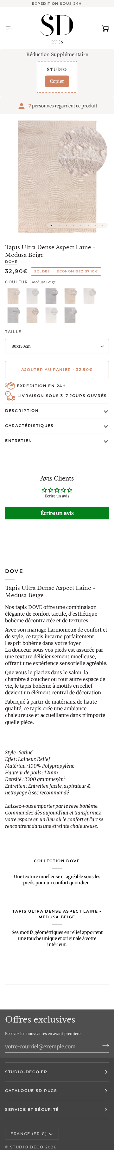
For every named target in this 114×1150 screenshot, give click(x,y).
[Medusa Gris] (14, 316)
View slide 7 (95, 225)
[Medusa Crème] (90, 297)
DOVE (11, 261)
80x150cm (21, 346)
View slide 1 (51, 225)
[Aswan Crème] (33, 297)
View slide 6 (88, 225)
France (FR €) (28, 1133)
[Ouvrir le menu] (14, 28)
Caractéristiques (29, 425)
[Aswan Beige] (14, 297)
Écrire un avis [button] (57, 513)
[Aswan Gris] (52, 297)
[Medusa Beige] (71, 297)
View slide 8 (102, 225)
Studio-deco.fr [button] (26, 1071)
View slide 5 (80, 225)
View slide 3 (66, 225)
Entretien (18, 440)
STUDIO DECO (26, 1147)
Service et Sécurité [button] (32, 1109)
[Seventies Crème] (52, 316)
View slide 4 (73, 225)
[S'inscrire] (103, 1045)
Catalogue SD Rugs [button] (31, 1090)
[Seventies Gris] (70, 316)
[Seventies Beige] (33, 316)
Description (22, 410)
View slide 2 (59, 225)
